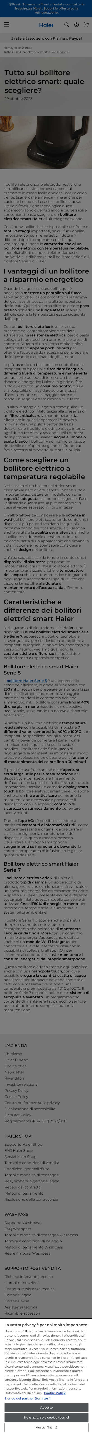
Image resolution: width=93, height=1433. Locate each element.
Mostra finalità (46, 1427)
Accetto (46, 1407)
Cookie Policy (54, 1393)
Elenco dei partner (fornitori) (28, 1398)
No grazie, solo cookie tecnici (46, 1417)
